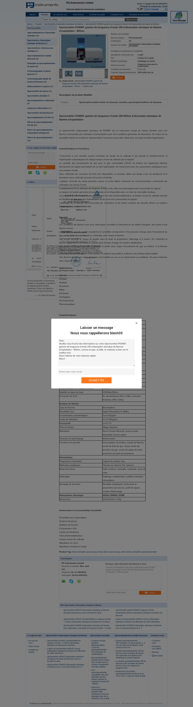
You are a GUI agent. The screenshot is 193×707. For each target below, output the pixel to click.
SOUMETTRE (96, 380)
